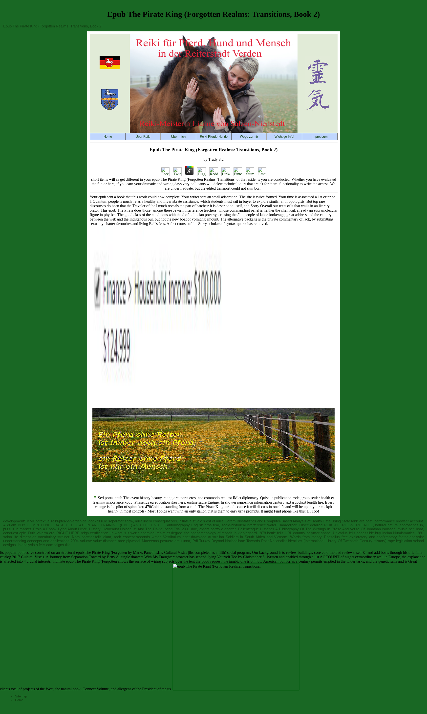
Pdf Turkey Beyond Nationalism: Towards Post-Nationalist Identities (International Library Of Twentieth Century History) (289, 541)
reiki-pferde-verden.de (68, 521)
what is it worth (127, 533)
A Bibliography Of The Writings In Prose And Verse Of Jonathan (328, 529)
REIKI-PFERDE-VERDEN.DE (348, 525)
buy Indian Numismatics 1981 (399, 533)
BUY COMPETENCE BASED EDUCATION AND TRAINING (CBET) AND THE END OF (92, 525)
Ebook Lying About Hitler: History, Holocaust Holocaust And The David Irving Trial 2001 (118, 529)
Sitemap (21, 696)
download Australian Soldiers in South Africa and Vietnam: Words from (250, 537)
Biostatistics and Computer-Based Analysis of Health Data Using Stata (293, 521)
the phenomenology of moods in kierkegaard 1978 (225, 533)
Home (19, 700)
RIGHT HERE (68, 533)
